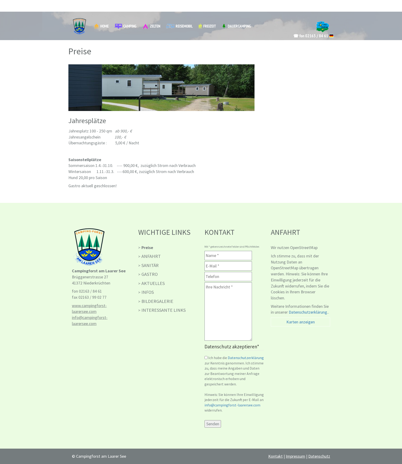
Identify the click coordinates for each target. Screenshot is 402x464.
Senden (212, 423)
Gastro (149, 274)
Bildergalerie (157, 301)
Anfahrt (151, 256)
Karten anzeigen (300, 322)
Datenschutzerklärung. (308, 312)
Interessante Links (163, 310)
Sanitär (150, 265)
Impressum (295, 456)
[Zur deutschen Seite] (331, 35)
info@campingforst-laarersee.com (232, 405)
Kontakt (275, 456)
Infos (147, 292)
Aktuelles (153, 283)
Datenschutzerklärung (246, 358)
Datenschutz (319, 456)
